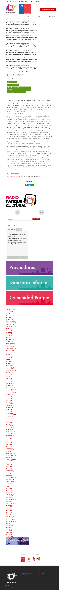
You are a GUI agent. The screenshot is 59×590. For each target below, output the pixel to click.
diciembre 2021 (10, 321)
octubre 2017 (10, 413)
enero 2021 (9, 341)
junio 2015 (9, 464)
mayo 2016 (9, 444)
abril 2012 (9, 534)
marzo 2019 (9, 382)
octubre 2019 (10, 369)
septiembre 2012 (11, 525)
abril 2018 (9, 402)
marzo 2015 (9, 470)
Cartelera (30, 16)
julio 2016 (9, 440)
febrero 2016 (10, 450)
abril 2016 (9, 446)
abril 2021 (9, 336)
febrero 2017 (10, 428)
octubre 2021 (10, 324)
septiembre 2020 (11, 348)
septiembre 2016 (11, 437)
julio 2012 (9, 529)
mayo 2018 (9, 400)
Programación (16, 72)
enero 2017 (9, 429)
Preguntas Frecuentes (26, 573)
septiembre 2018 (11, 393)
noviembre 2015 (11, 455)
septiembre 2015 (11, 459)
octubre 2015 (10, 457)
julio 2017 (9, 418)
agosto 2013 (9, 505)
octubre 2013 (10, 501)
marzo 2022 (9, 315)
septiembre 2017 (11, 415)
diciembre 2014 (10, 475)
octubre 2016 (10, 435)
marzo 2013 (9, 514)
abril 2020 (9, 358)
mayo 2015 (9, 466)
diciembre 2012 (10, 520)
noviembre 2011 (10, 536)
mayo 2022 (9, 312)
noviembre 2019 (11, 367)
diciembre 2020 (11, 343)
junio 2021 (9, 332)
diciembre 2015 (10, 453)
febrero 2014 (10, 494)
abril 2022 (9, 313)
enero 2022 (9, 319)
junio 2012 (9, 531)
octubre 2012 (10, 523)
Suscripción (12, 1)
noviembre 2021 (11, 323)
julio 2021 (9, 330)
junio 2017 (9, 420)
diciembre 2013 (10, 498)
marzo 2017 (9, 426)
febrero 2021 (10, 339)
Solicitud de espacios (48, 9)
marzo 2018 (9, 404)
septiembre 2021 (11, 326)
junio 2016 (9, 442)
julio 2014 (9, 485)
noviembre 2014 (11, 477)
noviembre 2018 (11, 389)
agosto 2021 (9, 328)
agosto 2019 (9, 372)
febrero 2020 (10, 361)
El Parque (41, 16)
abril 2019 (9, 380)
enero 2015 (9, 474)
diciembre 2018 (10, 387)
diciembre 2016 (10, 431)
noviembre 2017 (11, 411)
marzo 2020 (9, 359)
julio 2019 (9, 374)
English (22, 576)
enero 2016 (9, 451)
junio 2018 (9, 398)
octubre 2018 (10, 391)
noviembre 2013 (11, 499)
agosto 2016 (9, 439)
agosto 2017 (9, 417)
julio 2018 (9, 396)
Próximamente (11, 229)
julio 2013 (9, 507)
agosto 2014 (9, 483)
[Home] (17, 9)
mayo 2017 (9, 422)
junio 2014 (9, 486)
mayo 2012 (9, 532)
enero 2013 (9, 518)
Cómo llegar (24, 1)
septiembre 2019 (11, 371)
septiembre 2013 (11, 503)
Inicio (23, 16)
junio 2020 (9, 354)
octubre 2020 (10, 347)
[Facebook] (26, 185)
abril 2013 (9, 512)
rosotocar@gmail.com (14, 176)
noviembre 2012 (11, 521)
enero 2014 (9, 496)
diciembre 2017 (10, 409)
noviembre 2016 (11, 433)
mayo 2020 (9, 356)
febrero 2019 (10, 383)
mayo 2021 (9, 334)
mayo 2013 (9, 510)
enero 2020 (9, 363)
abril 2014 (9, 490)
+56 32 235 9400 (12, 587)
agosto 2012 (9, 527)
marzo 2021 (9, 337)
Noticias (52, 16)
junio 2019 (9, 376)
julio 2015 (9, 463)
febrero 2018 (10, 405)
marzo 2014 (9, 492)
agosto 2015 (9, 461)
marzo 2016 (9, 448)
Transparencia (40, 573)
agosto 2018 (9, 394)
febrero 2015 (10, 472)
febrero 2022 (10, 317)
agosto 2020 (10, 350)
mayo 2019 (9, 378)
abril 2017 (9, 424)
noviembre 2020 (11, 345)
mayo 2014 (9, 488)
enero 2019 (9, 385)
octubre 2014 (10, 479)
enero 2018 (9, 407)
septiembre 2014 (11, 481)
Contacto (36, 1)
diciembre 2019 (10, 365)
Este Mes (19, 229)
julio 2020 (9, 352)
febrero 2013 (10, 516)
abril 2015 (9, 468)
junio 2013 (9, 509)
